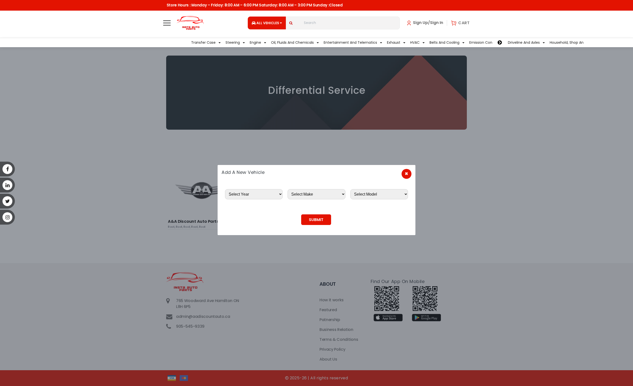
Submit (316, 220)
